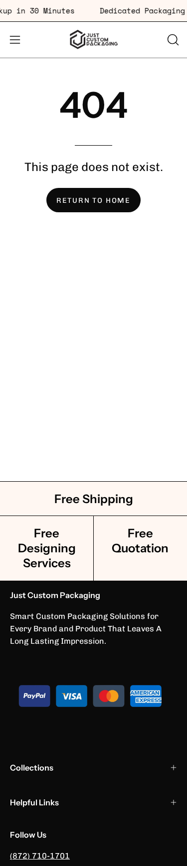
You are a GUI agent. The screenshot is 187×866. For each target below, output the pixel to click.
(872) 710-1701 (40, 856)
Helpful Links (34, 802)
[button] (172, 40)
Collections (31, 768)
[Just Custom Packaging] (94, 39)
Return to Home (93, 200)
